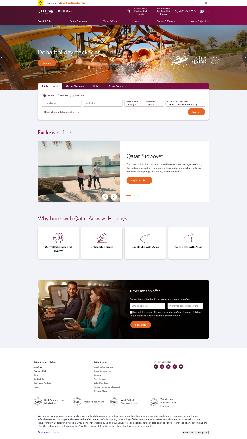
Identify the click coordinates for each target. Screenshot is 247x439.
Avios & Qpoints (200, 21)
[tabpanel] (123, 171)
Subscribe (140, 324)
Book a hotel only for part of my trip (62, 112)
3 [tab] (138, 195)
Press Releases (100, 379)
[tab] (50, 86)
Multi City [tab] (79, 95)
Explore (47, 62)
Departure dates (132, 101)
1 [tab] (128, 195)
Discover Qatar (100, 391)
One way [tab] (64, 95)
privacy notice (172, 315)
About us (37, 367)
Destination (90, 103)
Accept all (202, 432)
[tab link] (117, 86)
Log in (141, 14)
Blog (35, 375)
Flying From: (50, 103)
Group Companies (102, 371)
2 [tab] (134, 195)
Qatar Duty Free (100, 383)
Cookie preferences (48, 432)
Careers (97, 375)
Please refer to (65, 3)
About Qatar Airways (103, 367)
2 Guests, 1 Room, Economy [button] (182, 104)
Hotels (137, 21)
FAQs (35, 387)
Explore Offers (139, 180)
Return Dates (150, 101)
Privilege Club (40, 371)
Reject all (188, 432)
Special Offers (45, 21)
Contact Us (38, 379)
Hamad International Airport (106, 387)
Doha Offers (110, 21)
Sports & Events (166, 21)
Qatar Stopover (78, 21)
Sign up (164, 14)
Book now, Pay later (42, 383)
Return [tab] (50, 95)
